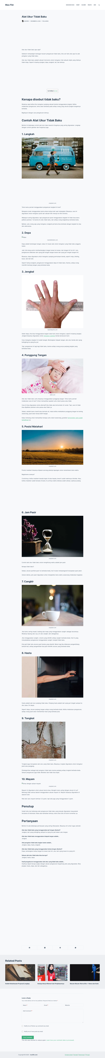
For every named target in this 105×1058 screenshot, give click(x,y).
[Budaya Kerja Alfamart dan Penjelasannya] (52, 972)
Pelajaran (45, 21)
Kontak (76, 1055)
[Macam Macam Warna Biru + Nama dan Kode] (85, 972)
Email (46, 1005)
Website (67, 1005)
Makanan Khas (70, 5)
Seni (95, 5)
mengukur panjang (49, 336)
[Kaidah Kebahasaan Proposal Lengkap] (20, 972)
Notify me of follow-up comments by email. (36, 1026)
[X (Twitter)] (44, 948)
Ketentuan (82, 1055)
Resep (77, 5)
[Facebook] (29, 948)
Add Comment (27, 1011)
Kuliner (84, 5)
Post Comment (27, 1037)
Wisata (90, 5)
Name (25, 1005)
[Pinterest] (60, 948)
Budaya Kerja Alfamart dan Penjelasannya (51, 983)
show (55, 91)
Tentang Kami (69, 1055)
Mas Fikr (9, 5)
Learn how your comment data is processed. (60, 1040)
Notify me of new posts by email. (33, 1031)
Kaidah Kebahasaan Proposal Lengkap (17, 983)
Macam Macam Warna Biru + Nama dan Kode (84, 983)
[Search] (99, 5)
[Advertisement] (52, 37)
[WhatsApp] (75, 948)
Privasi (88, 1055)
